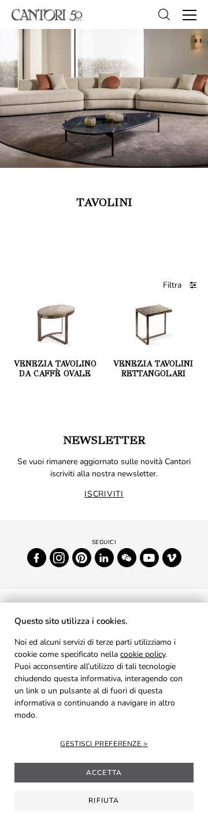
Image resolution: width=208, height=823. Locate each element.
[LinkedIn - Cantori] (104, 557)
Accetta (104, 772)
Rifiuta (103, 800)
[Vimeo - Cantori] (171, 557)
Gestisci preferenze (101, 743)
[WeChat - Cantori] (126, 557)
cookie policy (142, 654)
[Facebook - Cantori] (36, 557)
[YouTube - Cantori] (149, 557)
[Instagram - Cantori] (59, 557)
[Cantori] (47, 15)
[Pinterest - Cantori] (81, 557)
